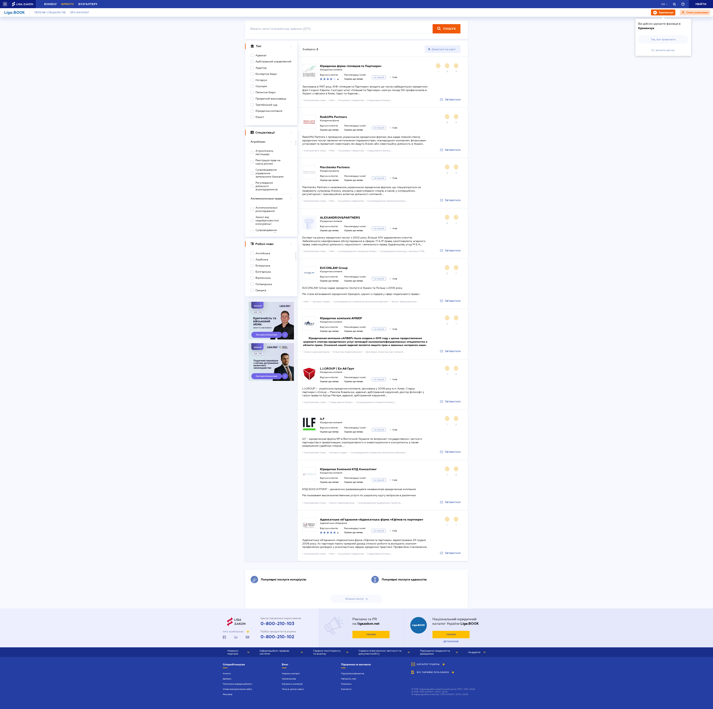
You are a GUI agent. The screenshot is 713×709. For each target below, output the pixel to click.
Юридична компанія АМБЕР (341, 318)
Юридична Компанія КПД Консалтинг (348, 469)
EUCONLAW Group (334, 268)
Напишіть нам (348, 678)
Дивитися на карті (444, 49)
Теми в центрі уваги (293, 689)
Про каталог (79, 12)
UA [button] (663, 4)
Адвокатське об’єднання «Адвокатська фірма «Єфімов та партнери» (371, 519)
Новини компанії (291, 673)
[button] (5, 4)
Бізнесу (50, 4)
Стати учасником (697, 12)
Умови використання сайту (237, 689)
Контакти (346, 689)
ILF (322, 419)
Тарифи (371, 634)
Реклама (227, 694)
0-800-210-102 (277, 637)
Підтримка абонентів (352, 673)
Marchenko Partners (335, 167)
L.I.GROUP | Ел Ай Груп (337, 368)
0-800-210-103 (277, 623)
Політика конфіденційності (237, 684)
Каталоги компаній (292, 684)
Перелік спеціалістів (50, 12)
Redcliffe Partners (333, 117)
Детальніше (451, 641)
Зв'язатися (452, 99)
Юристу (67, 4)
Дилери (227, 678)
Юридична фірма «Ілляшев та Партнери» (350, 66)
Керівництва (289, 678)
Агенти (227, 673)
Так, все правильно (663, 39)
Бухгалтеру (87, 4)
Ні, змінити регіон (663, 50)
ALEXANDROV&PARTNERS (340, 217)
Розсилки (346, 684)
